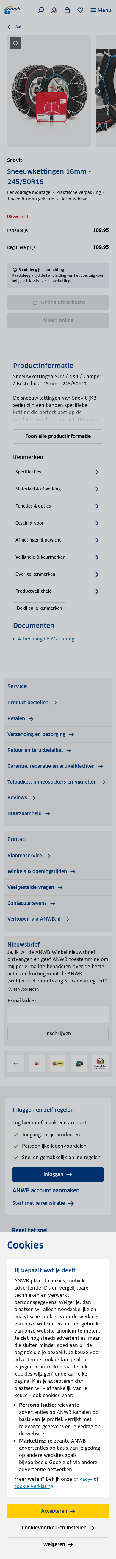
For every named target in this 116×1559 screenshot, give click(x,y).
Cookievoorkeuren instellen (54, 1528)
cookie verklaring (33, 1486)
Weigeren (54, 1544)
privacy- (82, 1479)
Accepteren (54, 1511)
